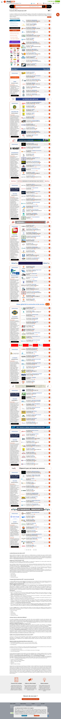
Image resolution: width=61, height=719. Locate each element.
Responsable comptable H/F (30, 516)
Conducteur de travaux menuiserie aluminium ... (34, 292)
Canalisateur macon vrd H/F (30, 456)
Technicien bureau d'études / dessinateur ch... (33, 445)
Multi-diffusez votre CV (14, 23)
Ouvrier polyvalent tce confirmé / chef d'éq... (33, 35)
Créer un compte (56, 3)
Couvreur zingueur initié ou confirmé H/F (32, 42)
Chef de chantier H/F (29, 281)
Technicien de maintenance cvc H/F (32, 244)
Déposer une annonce (48, 3)
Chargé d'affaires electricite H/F (31, 460)
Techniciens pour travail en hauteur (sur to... (33, 94)
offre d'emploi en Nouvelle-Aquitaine (21, 629)
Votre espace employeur (14, 38)
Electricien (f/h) (28, 188)
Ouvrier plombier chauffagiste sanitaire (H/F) (33, 233)
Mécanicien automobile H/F (30, 124)
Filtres (49, 6)
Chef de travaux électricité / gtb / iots (32, 390)
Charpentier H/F (28, 397)
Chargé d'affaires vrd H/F (30, 404)
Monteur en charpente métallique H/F (32, 285)
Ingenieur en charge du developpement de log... (34, 176)
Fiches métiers (12, 707)
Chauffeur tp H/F (29, 337)
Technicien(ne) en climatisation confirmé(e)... (33, 28)
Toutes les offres (12, 705)
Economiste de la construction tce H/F (32, 258)
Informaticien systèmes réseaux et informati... (33, 401)
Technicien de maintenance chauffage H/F (33, 173)
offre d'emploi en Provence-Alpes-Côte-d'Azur (22, 655)
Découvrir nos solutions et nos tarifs (30, 699)
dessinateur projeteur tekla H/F (31, 237)
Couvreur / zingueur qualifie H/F (31, 24)
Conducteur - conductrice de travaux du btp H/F (34, 210)
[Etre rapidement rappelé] (57, 15)
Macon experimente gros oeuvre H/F (32, 144)
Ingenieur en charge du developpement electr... (34, 196)
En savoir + (49, 17)
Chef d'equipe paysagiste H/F (31, 483)
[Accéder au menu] (2, 2)
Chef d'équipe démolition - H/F (31, 106)
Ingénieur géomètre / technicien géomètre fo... (33, 229)
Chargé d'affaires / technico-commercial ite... (33, 475)
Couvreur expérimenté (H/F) (30, 408)
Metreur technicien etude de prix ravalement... (33, 162)
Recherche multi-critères (14, 33)
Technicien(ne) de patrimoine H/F (31, 363)
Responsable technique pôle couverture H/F (33, 132)
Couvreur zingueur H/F (30, 165)
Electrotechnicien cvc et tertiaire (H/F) (32, 50)
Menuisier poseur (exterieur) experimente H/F (33, 80)
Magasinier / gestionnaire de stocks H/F (32, 255)
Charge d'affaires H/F (29, 340)
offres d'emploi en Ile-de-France (19, 558)
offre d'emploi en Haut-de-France (20, 657)
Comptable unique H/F (29, 524)
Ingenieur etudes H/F (29, 308)
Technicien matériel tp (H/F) (30, 520)
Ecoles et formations (13, 706)
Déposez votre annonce (14, 31)
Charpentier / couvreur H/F (30, 64)
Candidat (33, 3)
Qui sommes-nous (34, 705)
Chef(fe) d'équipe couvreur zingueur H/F (32, 442)
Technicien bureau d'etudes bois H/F (32, 494)
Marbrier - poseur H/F (29, 226)
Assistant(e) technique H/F (30, 360)
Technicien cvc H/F (29, 542)
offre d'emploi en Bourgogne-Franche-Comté (23, 602)
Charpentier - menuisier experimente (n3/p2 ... (33, 46)
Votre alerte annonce (14, 25)
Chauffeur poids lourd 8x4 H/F (31, 453)
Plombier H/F (28, 217)
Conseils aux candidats (15, 28)
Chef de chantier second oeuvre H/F (32, 319)
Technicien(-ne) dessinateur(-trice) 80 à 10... (33, 121)
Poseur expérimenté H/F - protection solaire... (33, 53)
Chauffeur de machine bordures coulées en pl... (34, 449)
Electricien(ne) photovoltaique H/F (31, 349)
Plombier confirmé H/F (29, 39)
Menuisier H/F (28, 479)
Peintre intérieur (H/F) (29, 352)
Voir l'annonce (15, 95)
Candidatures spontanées (14, 42)
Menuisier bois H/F (29, 315)
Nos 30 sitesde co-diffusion (15, 46)
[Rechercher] (43, 6)
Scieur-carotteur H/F (29, 326)
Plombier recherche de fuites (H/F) (31, 128)
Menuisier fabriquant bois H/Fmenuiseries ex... (33, 61)
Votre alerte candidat (14, 37)
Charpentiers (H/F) (29, 431)
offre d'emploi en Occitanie (15, 642)
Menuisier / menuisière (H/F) (30, 497)
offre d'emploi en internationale (39, 655)
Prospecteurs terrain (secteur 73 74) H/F (32, 91)
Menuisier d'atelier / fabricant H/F (31, 538)
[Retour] (11, 6)
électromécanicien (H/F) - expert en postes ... (33, 438)
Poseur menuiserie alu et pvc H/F (31, 367)
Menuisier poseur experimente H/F (31, 535)
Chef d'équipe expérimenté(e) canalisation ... (33, 147)
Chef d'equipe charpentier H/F (31, 415)
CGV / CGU (41, 710)
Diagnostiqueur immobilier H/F (31, 393)
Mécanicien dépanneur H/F (30, 76)
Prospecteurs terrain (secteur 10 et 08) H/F (33, 87)
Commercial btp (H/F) (29, 203)
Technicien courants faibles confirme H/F (32, 486)
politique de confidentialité (19, 711)
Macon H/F (28, 274)
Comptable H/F (28, 151)
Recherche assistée (13, 35)
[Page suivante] (36, 550)
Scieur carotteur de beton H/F (31, 270)
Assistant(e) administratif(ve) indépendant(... (33, 21)
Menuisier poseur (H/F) (30, 117)
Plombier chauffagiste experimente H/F (32, 374)
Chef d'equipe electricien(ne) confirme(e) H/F (33, 472)
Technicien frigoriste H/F (30, 333)
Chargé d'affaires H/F (29, 135)
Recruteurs (15, 30)
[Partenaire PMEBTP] (30, 69)
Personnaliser (24, 715)
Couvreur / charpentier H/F (30, 434)
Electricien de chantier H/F (30, 251)
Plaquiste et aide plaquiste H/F (31, 322)
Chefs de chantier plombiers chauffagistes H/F (33, 311)
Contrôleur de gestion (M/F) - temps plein (32, 103)
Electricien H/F (28, 169)
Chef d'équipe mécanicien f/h (31, 356)
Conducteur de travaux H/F (30, 158)
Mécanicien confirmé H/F (30, 240)
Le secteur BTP (43, 705)
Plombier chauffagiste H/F (30, 57)
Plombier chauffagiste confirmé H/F (32, 214)
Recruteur (40, 3)
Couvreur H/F (28, 378)
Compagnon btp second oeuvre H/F (32, 531)
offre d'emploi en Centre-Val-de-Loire (38, 604)
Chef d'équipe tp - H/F (29, 110)
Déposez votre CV (13, 22)
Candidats (15, 20)
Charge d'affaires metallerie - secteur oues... (33, 83)
